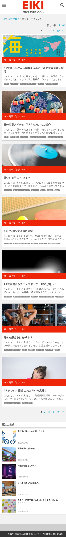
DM (5, 137)
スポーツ (42, 243)
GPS (6, 84)
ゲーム (40, 84)
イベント (14, 84)
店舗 (56, 190)
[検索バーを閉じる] (62, 4)
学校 (50, 243)
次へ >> (60, 30)
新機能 (49, 190)
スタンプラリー (51, 84)
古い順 (61, 25)
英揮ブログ (13, 18)
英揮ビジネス (33, 7)
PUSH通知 (13, 137)
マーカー (34, 190)
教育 (56, 243)
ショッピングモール (54, 137)
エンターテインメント (27, 84)
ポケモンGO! (26, 403)
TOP (3, 18)
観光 (42, 190)
